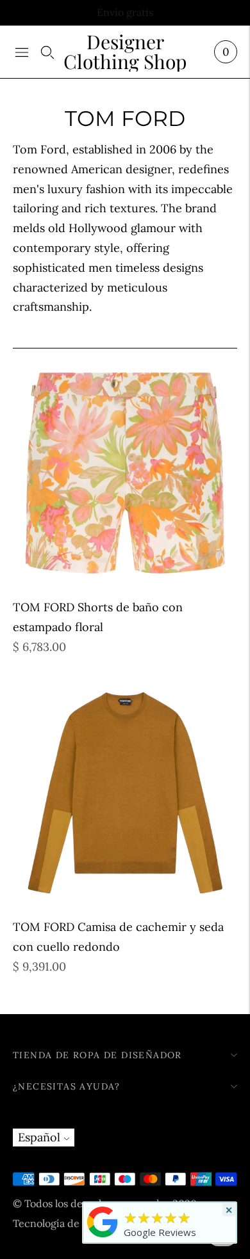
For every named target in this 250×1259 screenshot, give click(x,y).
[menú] (22, 52)
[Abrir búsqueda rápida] (47, 52)
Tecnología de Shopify (65, 1223)
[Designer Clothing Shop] (102, 1236)
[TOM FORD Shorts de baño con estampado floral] (125, 473)
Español (39, 1137)
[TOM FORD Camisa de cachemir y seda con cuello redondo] (125, 793)
